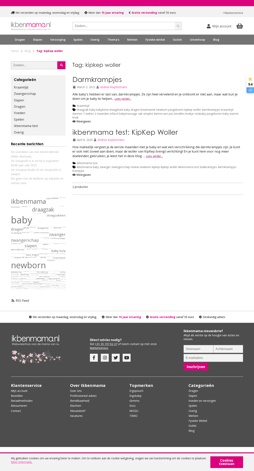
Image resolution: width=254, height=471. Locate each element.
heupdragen (30, 206)
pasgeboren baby (218, 113)
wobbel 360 (46, 287)
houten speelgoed (54, 278)
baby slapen (27, 281)
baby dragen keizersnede (13, 287)
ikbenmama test (87, 163)
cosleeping (53, 238)
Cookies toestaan (226, 462)
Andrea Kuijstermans (113, 87)
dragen (17, 229)
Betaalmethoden (22, 401)
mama (62, 272)
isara (35, 213)
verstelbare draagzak (15, 253)
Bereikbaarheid (79, 401)
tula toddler (52, 253)
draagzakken (56, 215)
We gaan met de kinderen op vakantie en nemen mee (37, 181)
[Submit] (61, 65)
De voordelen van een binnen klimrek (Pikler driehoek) (35, 154)
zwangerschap (120, 167)
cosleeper (61, 238)
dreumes (58, 228)
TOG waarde (38, 256)
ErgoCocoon (47, 237)
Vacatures (76, 416)
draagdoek (116, 110)
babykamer (36, 282)
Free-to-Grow (12, 253)
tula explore (34, 249)
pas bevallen (177, 113)
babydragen (23, 278)
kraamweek (148, 110)
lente (25, 253)
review (135, 167)
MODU (133, 411)
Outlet (177, 39)
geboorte (40, 237)
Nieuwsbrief (77, 411)
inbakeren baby (45, 281)
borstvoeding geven (18, 287)
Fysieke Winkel (198, 421)
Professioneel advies (83, 396)
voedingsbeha (50, 281)
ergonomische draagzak (16, 279)
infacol (114, 113)
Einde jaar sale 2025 (24, 165)
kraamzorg (54, 273)
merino (40, 281)
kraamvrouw (14, 276)
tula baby (48, 253)
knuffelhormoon (64, 281)
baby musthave (38, 279)
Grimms (134, 401)
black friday (55, 283)
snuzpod (19, 243)
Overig (19, 132)
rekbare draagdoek (37, 283)
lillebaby (49, 248)
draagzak (83, 110)
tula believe (36, 279)
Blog (216, 39)
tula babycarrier (48, 256)
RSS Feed (22, 300)
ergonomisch (33, 227)
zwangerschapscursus (52, 287)
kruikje (189, 113)
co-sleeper (16, 233)
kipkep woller (192, 110)
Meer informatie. (21, 462)
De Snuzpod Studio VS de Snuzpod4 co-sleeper (36, 172)
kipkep (156, 167)
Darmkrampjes (97, 79)
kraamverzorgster (43, 273)
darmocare (161, 113)
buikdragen (15, 207)
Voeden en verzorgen (202, 401)
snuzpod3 (22, 243)
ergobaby (54, 198)
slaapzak (17, 257)
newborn (162, 110)
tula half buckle (32, 279)
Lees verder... (122, 99)
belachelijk (50, 248)
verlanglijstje (52, 279)
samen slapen (32, 257)
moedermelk (47, 281)
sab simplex (146, 113)
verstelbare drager (62, 197)
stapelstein (29, 287)
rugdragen (24, 206)
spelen (45, 244)
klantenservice (99, 348)
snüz (42, 237)
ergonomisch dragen (16, 283)
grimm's (19, 276)
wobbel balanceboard (47, 283)
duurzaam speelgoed (43, 287)
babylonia (102, 110)
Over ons (76, 391)
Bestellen (17, 396)
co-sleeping (14, 243)
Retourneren (19, 406)
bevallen (58, 280)
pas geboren (55, 279)
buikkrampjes (208, 167)
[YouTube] (127, 358)
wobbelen (64, 243)
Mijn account (19, 391)
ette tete (25, 288)
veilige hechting (49, 279)
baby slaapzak (21, 281)
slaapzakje (43, 257)
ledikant (38, 278)
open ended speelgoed (16, 286)
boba (33, 213)
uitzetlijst (64, 227)
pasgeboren (176, 110)
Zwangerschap (25, 93)
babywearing (16, 272)
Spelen (19, 119)
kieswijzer (46, 256)
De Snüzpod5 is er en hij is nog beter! (35, 161)
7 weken (89, 113)
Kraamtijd (83, 106)
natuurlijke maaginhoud (24, 279)
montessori (59, 287)
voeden (38, 243)
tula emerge (35, 279)
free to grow (62, 206)
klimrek (56, 287)
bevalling (25, 274)
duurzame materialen (63, 259)
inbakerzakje (25, 232)
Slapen (19, 100)
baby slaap (36, 286)
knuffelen (62, 281)
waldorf (58, 286)
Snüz (132, 406)
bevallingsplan (58, 283)
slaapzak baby (15, 282)
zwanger (105, 167)
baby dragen (132, 110)
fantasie (25, 248)
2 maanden (102, 113)
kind (26, 248)
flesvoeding (28, 279)
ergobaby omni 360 (39, 248)
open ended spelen (31, 287)
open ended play (17, 249)
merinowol (53, 281)
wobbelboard (60, 243)
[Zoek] (178, 26)
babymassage (128, 113)
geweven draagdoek (27, 283)
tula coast (18, 253)
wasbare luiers (40, 243)
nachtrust (16, 274)
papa (12, 274)
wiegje (43, 278)
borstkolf (36, 271)
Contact (16, 411)
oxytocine (59, 281)
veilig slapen (25, 257)
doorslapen (12, 279)
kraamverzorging (34, 273)
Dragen (19, 106)
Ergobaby (135, 396)
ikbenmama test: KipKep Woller (125, 132)
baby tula (58, 250)
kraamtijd (227, 110)
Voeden (19, 113)
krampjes (78, 171)
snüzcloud (30, 279)
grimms (29, 249)
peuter (26, 228)
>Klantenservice (233, 13)
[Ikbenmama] (31, 26)
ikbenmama (84, 167)
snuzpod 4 (45, 280)
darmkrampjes (211, 110)
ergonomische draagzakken (60, 253)
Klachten (75, 406)
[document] (127, 462)
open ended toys (44, 276)
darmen (77, 113)
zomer (24, 253)
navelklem (39, 279)
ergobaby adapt (41, 279)
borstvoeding (42, 272)
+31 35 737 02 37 (106, 344)
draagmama (14, 278)
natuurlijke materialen (58, 259)
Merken (193, 416)
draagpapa (62, 276)
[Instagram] (105, 358)
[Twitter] (116, 358)
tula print (55, 253)
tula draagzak (12, 256)
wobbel (56, 243)
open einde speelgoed (37, 287)
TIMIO (51, 279)
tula (48, 198)
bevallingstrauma (55, 287)
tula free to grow (43, 254)
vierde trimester (50, 273)
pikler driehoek (62, 287)
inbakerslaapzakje (41, 233)
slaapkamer (31, 281)
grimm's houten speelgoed (25, 276)
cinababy (200, 113)
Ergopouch (45, 249)
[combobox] (123, 26)
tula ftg (21, 279)
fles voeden (48, 287)
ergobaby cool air (20, 253)
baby (92, 110)
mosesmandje (49, 287)
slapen (31, 245)
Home (15, 51)
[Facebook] (94, 358)
